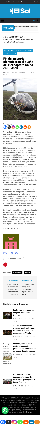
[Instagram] (13, 127)
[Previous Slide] (34, 2)
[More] (29, 127)
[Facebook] (5, 127)
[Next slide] (37, 2)
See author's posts (13, 259)
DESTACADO (19, 50)
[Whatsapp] (17, 127)
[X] (9, 127)
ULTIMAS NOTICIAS (10, 54)
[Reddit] (25, 127)
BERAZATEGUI (8, 50)
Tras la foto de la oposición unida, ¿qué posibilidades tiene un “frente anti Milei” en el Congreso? (20, 2)
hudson (27, 273)
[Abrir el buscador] (34, 20)
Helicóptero (17, 273)
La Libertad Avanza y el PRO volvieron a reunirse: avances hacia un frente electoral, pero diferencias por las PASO (8, 2)
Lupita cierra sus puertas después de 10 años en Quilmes (23, 312)
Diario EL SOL (9, 72)
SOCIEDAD (28, 50)
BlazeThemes (27, 412)
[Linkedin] (21, 127)
